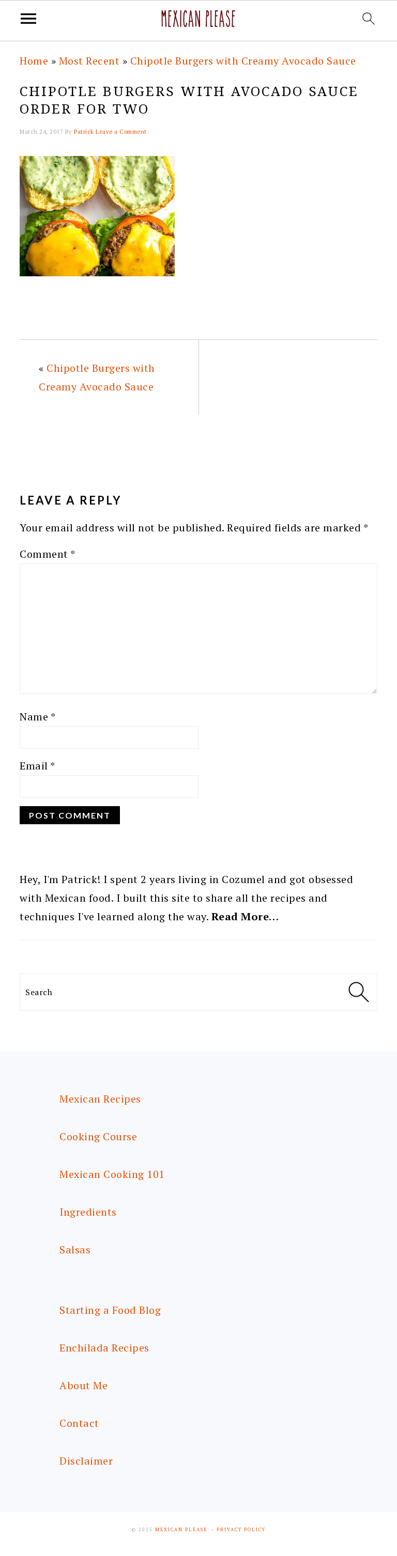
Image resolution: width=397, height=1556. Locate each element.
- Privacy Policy (238, 1530)
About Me (83, 1385)
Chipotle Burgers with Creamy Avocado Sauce (243, 61)
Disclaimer (86, 1461)
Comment (47, 554)
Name (37, 717)
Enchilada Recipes (104, 1348)
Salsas (74, 1249)
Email (37, 766)
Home (34, 61)
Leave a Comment (121, 131)
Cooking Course (98, 1136)
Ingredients (88, 1212)
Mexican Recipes (100, 1099)
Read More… (245, 916)
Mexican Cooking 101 (112, 1174)
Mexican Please (181, 1530)
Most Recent (89, 61)
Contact (79, 1423)
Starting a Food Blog (110, 1310)
